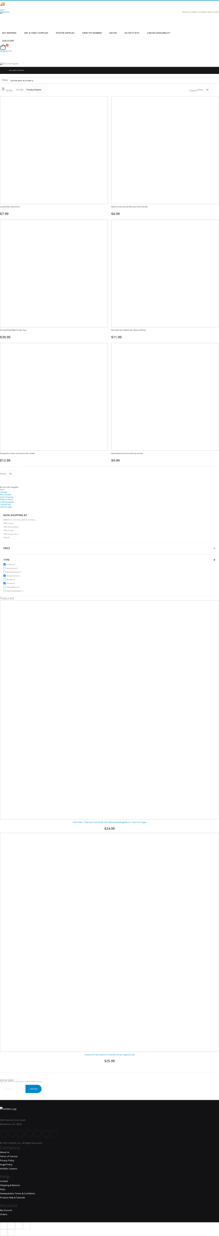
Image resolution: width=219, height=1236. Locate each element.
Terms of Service (9, 1156)
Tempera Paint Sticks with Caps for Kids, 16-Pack (17, 453)
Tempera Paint (14, 576)
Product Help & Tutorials (12, 1197)
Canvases (3, 492)
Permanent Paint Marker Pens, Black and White (128, 330)
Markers (11, 579)
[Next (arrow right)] (11, 1232)
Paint (2, 489)
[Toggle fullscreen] (19, 1225)
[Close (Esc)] (3, 1225)
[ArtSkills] (109, 20)
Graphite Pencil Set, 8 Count (10, 207)
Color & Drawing (6, 497)
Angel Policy (6, 1164)
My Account (6, 1210)
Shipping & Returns (10, 1185)
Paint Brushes (5, 494)
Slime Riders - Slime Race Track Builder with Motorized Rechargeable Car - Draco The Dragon (109, 822)
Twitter (12, 1133)
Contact (4, 1181)
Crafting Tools (5, 504)
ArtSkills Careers (8, 1168)
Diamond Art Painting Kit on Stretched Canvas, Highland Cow (109, 1054)
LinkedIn (54, 1133)
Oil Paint (11, 564)
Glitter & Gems (6, 507)
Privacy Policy (7, 1160)
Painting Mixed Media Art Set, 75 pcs (13, 330)
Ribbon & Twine (6, 499)
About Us (5, 1152)
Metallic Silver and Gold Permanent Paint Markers (129, 207)
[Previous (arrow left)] (3, 1232)
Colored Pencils (14, 587)
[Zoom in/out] (26, 1225)
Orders (3, 1214)
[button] (106, 208)
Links (2, 10)
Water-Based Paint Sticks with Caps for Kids (127, 453)
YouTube (20, 1133)
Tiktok (45, 1133)
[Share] (11, 1225)
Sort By (19, 89)
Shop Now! (59, 4)
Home (3, 70)
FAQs (2, 1189)
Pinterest (37, 1133)
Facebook (4, 1133)
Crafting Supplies (7, 502)
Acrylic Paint (13, 568)
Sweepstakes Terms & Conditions (17, 1193)
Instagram (29, 1133)
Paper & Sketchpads (15, 591)
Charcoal (11, 583)
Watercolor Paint (14, 572)
